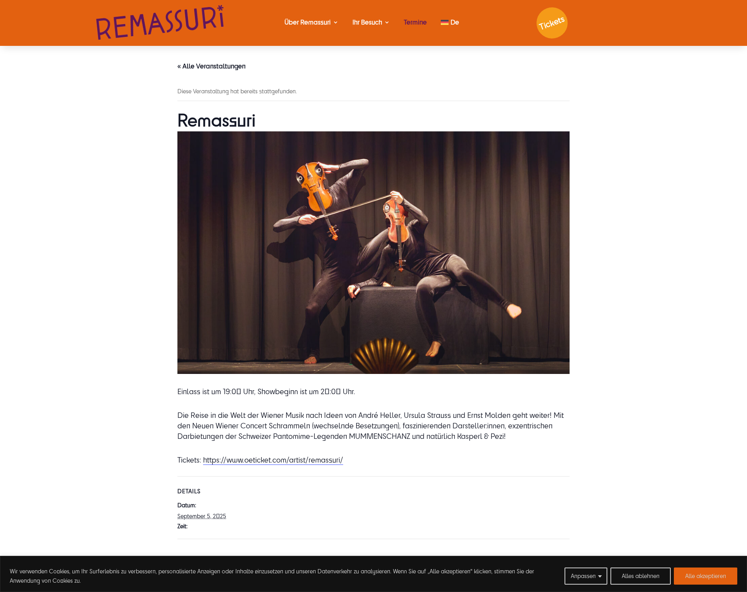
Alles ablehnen (640, 576)
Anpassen (583, 576)
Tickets (552, 23)
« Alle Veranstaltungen (211, 66)
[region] (373, 574)
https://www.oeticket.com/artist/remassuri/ (273, 460)
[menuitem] (450, 22)
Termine (415, 22)
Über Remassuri (307, 22)
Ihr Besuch (367, 22)
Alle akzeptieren (705, 576)
